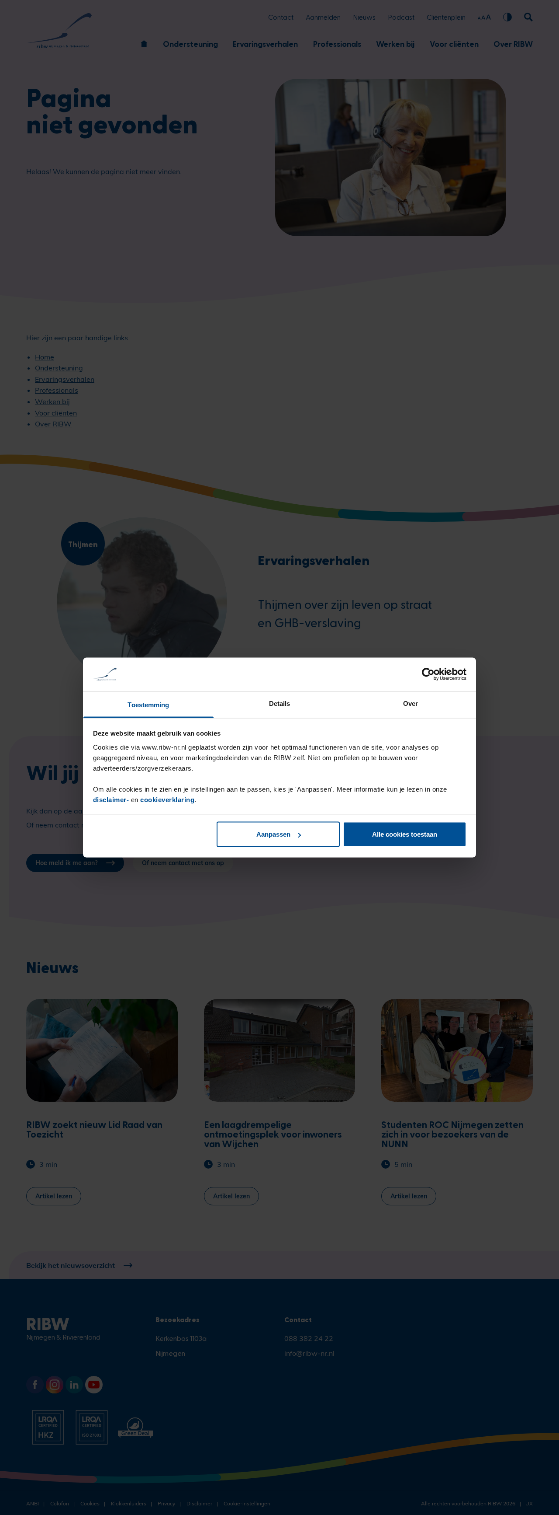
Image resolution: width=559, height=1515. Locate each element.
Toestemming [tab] (148, 704)
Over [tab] (410, 703)
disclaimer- (112, 799)
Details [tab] (279, 703)
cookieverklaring (167, 799)
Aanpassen (273, 834)
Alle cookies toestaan (404, 834)
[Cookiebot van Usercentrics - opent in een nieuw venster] (428, 674)
